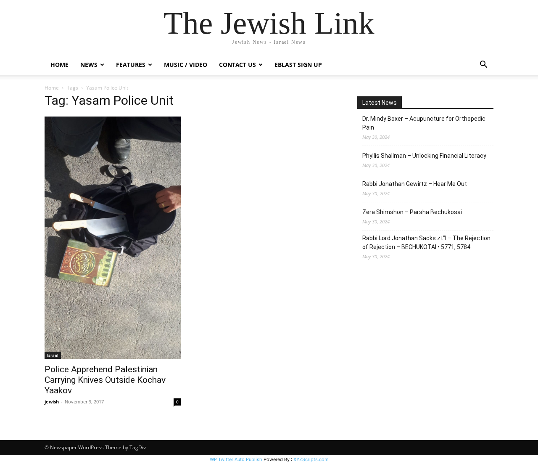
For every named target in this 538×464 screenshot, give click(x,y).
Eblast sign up (298, 65)
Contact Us (237, 65)
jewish (52, 401)
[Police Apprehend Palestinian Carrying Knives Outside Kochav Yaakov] (113, 238)
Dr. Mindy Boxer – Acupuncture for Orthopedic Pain (423, 123)
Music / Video (185, 65)
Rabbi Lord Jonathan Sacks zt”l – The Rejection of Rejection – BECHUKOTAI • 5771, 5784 (426, 242)
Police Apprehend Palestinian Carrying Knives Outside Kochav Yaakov (105, 379)
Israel (52, 355)
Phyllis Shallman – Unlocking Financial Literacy (424, 155)
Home (59, 65)
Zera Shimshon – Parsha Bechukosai (412, 212)
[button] (483, 65)
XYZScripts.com (311, 459)
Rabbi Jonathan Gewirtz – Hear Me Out (414, 183)
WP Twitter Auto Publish (236, 459)
